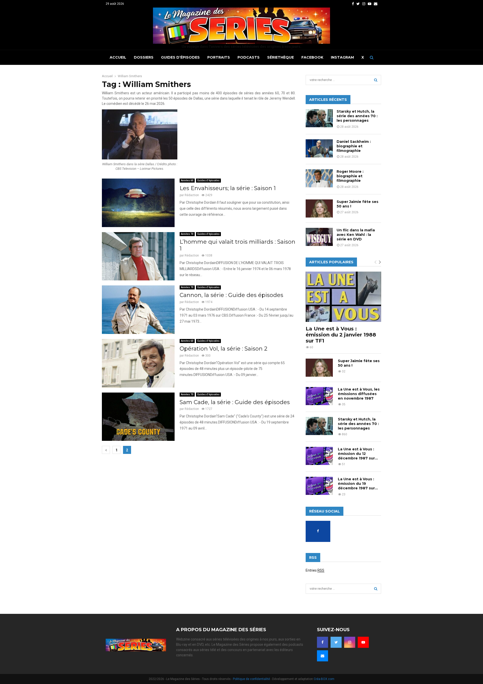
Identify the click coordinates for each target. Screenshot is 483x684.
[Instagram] (349, 642)
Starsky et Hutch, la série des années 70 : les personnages (357, 116)
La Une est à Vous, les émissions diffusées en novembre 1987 (359, 394)
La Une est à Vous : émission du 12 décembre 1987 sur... (358, 453)
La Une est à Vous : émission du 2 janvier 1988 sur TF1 (341, 335)
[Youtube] (363, 642)
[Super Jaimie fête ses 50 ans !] (319, 208)
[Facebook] (322, 642)
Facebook (312, 57)
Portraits (218, 57)
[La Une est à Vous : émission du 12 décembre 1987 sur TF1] (319, 456)
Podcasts (248, 57)
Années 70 (187, 234)
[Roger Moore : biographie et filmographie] (319, 178)
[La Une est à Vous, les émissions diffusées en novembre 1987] (319, 396)
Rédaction (192, 195)
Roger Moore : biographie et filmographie (350, 176)
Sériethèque (280, 57)
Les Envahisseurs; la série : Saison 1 (228, 188)
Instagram (342, 57)
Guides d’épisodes (180, 57)
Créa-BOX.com (324, 679)
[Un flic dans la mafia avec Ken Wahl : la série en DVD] (319, 237)
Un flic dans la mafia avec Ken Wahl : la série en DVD (356, 234)
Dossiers (143, 57)
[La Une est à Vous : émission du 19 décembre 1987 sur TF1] (319, 486)
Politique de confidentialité (251, 679)
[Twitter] (336, 642)
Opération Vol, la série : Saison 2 (223, 348)
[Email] (322, 655)
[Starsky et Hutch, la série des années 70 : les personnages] (319, 118)
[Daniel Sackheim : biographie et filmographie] (319, 148)
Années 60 (187, 180)
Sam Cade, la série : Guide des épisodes (235, 402)
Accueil (118, 57)
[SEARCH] (375, 80)
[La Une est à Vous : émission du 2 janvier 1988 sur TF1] (343, 297)
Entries (315, 570)
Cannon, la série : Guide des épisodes (231, 295)
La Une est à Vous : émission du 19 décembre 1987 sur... (358, 483)
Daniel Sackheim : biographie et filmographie (354, 146)
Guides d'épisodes (208, 180)
